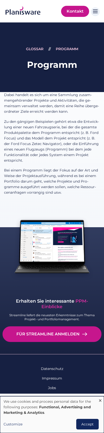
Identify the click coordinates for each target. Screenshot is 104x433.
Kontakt (75, 11)
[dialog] (52, 414)
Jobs (52, 388)
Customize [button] (13, 424)
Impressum (52, 378)
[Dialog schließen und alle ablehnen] (100, 399)
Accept (87, 424)
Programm (67, 49)
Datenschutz (52, 368)
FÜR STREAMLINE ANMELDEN (48, 334)
